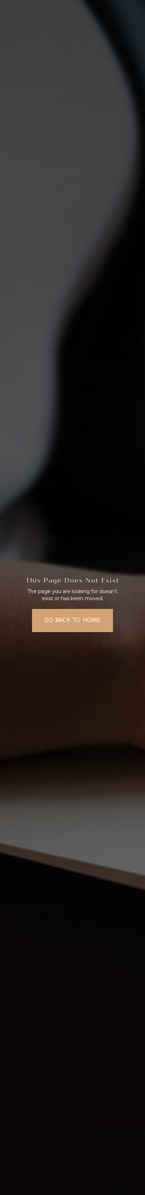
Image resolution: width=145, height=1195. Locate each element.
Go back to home (72, 620)
